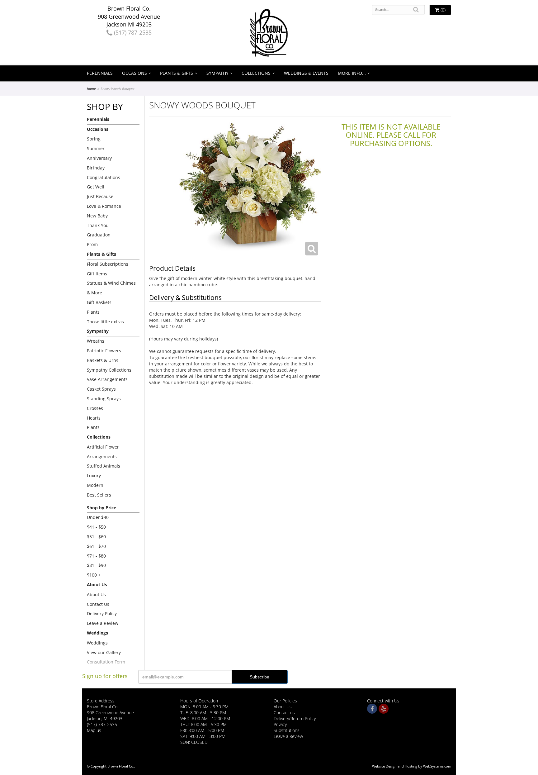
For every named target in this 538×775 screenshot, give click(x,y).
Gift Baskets (99, 302)
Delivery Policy (102, 613)
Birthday (96, 168)
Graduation (99, 235)
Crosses (95, 408)
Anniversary (99, 158)
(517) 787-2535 (132, 32)
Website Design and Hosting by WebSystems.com (411, 766)
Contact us (284, 713)
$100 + (94, 575)
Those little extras (105, 322)
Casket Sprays (101, 389)
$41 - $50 (96, 527)
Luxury (94, 475)
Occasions (134, 73)
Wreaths (95, 341)
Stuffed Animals (103, 466)
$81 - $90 (96, 565)
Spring (94, 139)
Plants (93, 312)
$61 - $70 (96, 546)
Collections (256, 73)
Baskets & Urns (102, 360)
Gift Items (97, 274)
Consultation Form (106, 662)
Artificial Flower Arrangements (103, 451)
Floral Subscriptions (107, 264)
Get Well (95, 187)
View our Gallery (104, 652)
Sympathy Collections (109, 370)
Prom (92, 244)
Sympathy (217, 73)
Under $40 (98, 517)
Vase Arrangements (107, 379)
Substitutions (287, 730)
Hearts (94, 418)
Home (91, 88)
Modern (95, 485)
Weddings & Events (306, 73)
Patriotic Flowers (104, 351)
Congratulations (103, 177)
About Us (96, 594)
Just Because (100, 196)
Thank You (98, 225)
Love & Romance (104, 206)
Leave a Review (102, 623)
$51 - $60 (96, 537)
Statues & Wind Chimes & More (111, 288)
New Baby (97, 216)
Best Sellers (99, 495)
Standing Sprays (104, 399)
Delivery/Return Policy (295, 718)
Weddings (97, 643)
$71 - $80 (96, 556)
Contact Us (98, 604)
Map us (94, 730)
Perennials (100, 73)
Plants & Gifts (176, 73)
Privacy (280, 724)
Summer (96, 148)
